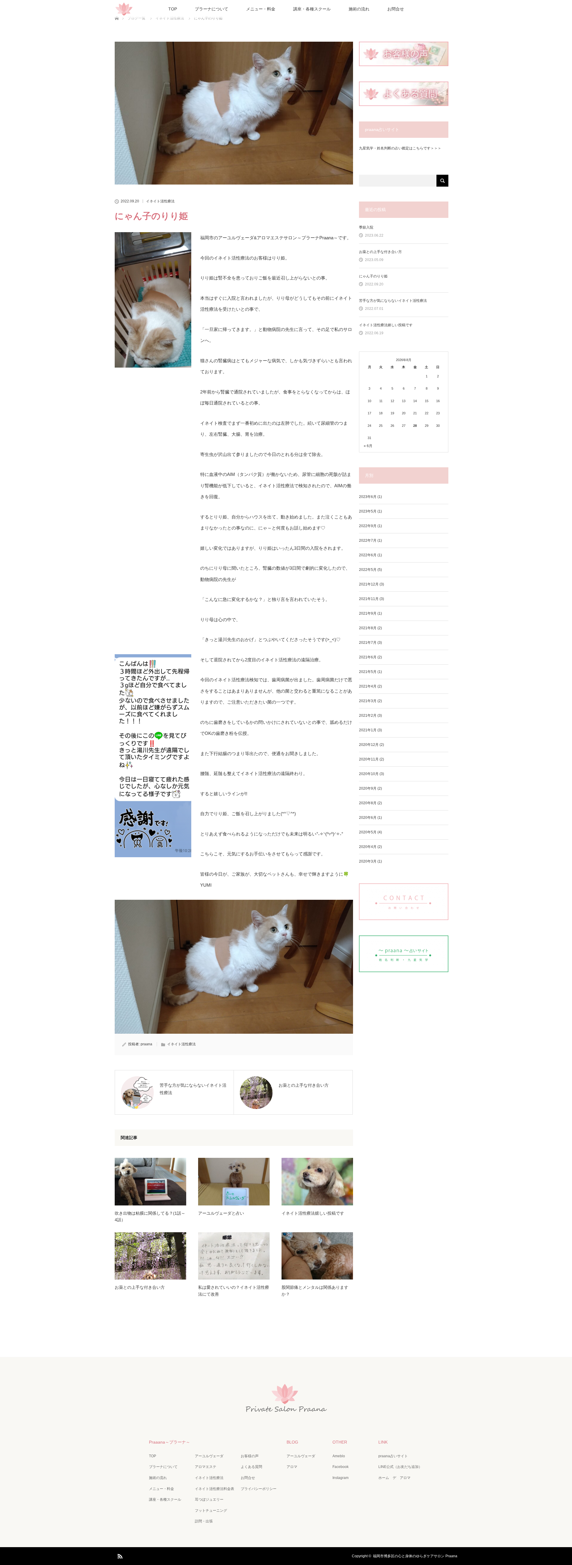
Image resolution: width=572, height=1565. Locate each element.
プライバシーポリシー (258, 1489)
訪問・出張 (204, 1521)
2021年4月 (368, 686)
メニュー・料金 (260, 9)
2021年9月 (368, 613)
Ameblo (338, 1456)
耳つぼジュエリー (209, 1499)
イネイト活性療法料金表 (214, 1489)
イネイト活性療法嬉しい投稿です (313, 1213)
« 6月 (368, 446)
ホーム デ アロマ (394, 1478)
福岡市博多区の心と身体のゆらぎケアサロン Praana (415, 1556)
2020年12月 (369, 745)
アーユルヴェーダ (209, 1456)
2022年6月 (368, 555)
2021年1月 (368, 730)
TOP (172, 9)
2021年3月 (368, 701)
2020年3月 (368, 861)
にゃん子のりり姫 (373, 276)
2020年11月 (369, 759)
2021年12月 (369, 584)
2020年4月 (368, 847)
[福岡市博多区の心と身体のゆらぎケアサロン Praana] (286, 1411)
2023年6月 (368, 497)
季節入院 (366, 227)
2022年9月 (368, 526)
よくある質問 (251, 1467)
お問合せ (395, 9)
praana (146, 1044)
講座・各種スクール (312, 9)
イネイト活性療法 (160, 201)
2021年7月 (368, 643)
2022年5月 (368, 570)
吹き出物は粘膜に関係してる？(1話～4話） (150, 1216)
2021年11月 (369, 599)
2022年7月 (368, 540)
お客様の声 (250, 1456)
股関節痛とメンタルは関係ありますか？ (315, 1290)
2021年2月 (368, 715)
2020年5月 (368, 832)
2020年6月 (368, 818)
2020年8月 (368, 803)
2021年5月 (368, 672)
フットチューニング (211, 1510)
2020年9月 (368, 788)
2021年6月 (368, 657)
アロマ (292, 1467)
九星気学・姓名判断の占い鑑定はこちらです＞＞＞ (400, 148)
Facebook (340, 1467)
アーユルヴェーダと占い (221, 1213)
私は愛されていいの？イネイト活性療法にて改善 (233, 1290)
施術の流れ (359, 9)
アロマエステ (205, 1467)
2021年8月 (368, 628)
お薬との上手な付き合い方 (140, 1287)
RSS (119, 1555)
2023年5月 (368, 511)
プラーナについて (211, 9)
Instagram (340, 1478)
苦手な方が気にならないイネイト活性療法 (393, 301)
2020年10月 (369, 774)
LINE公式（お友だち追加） (400, 1467)
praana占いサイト (393, 1456)
